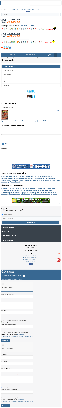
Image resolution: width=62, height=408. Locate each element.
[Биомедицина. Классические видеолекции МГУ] (16, 29)
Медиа (29, 9)
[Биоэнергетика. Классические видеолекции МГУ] (12, 29)
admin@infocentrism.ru (30, 257)
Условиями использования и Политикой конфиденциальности (17, 335)
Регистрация (8, 10)
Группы (36, 9)
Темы (19, 9)
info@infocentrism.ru (30, 259)
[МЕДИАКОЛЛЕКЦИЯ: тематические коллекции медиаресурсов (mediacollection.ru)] (28, 29)
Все (6, 143)
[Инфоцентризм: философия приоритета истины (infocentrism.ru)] (24, 29)
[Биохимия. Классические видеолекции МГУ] (10, 29)
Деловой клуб (15, 182)
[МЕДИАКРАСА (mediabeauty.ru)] (30, 29)
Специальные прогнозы (31, 190)
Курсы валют (14, 188)
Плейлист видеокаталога (41, 194)
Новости (6, 85)
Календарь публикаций (26, 177)
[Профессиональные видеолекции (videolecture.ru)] (22, 29)
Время (5, 188)
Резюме (6, 190)
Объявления (16, 190)
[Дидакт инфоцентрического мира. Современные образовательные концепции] (20, 29)
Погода (24, 188)
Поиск (55, 194)
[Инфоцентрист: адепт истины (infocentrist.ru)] (26, 29)
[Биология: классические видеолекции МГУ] (14, 29)
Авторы (23, 9)
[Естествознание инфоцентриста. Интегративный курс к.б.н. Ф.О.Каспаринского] (4, 29)
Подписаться (31, 222)
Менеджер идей (34, 192)
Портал (13, 9)
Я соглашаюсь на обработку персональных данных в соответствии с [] (17, 335)
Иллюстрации (31, 180)
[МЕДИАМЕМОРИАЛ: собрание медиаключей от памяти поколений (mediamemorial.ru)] (41, 29)
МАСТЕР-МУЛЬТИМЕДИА (29, 255)
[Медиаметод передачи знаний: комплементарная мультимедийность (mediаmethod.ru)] (39, 29)
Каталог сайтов (44, 180)
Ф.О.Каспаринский (9, 279)
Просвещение (30, 55)
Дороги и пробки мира (38, 188)
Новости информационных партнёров (29, 178)
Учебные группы (8, 70)
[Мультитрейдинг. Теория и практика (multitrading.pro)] (2, 29)
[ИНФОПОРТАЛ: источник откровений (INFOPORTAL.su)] (8, 29)
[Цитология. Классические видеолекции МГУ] (18, 29)
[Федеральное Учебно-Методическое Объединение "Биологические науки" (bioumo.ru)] (33, 29)
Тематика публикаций (9, 66)
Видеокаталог (18, 180)
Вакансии (51, 188)
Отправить (5, 340)
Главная (12, 55)
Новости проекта (8, 214)
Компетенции (7, 74)
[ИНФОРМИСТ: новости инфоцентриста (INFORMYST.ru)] (6, 29)
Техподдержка (14, 194)
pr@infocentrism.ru (30, 261)
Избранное (26, 194)
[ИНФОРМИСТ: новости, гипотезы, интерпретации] (31, 168)
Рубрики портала (9, 177)
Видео (49, 55)
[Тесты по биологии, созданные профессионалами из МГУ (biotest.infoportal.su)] (43, 29)
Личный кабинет (20, 192)
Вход (2, 10)
